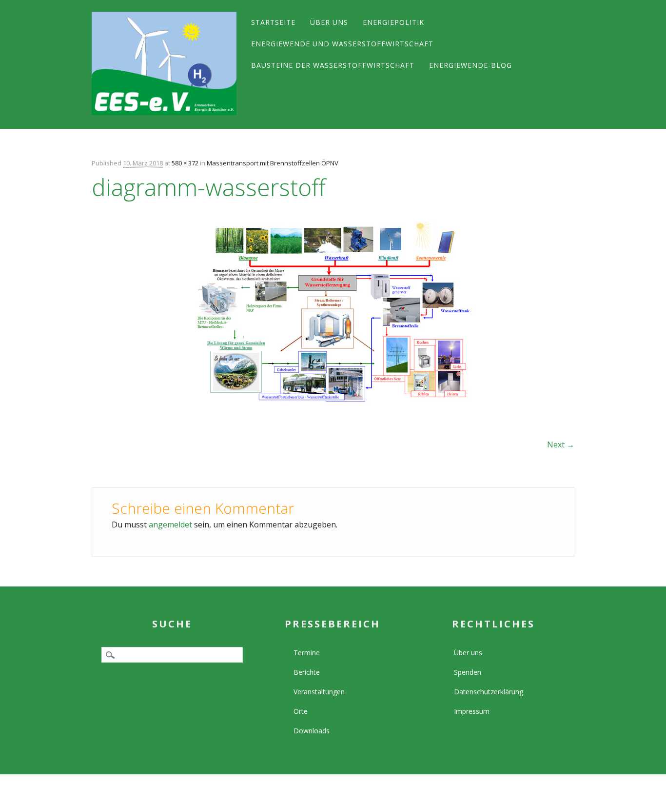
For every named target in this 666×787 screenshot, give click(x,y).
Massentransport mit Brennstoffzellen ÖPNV (272, 163)
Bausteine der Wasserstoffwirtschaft (332, 65)
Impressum (472, 711)
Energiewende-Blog (470, 65)
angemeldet (170, 524)
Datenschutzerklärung (488, 691)
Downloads (312, 730)
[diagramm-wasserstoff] (333, 411)
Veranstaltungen (319, 691)
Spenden (467, 672)
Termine (307, 652)
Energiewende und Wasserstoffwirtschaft (342, 43)
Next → (560, 444)
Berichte (307, 672)
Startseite (273, 22)
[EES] (164, 63)
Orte (301, 711)
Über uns (329, 22)
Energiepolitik (393, 22)
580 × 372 (185, 163)
